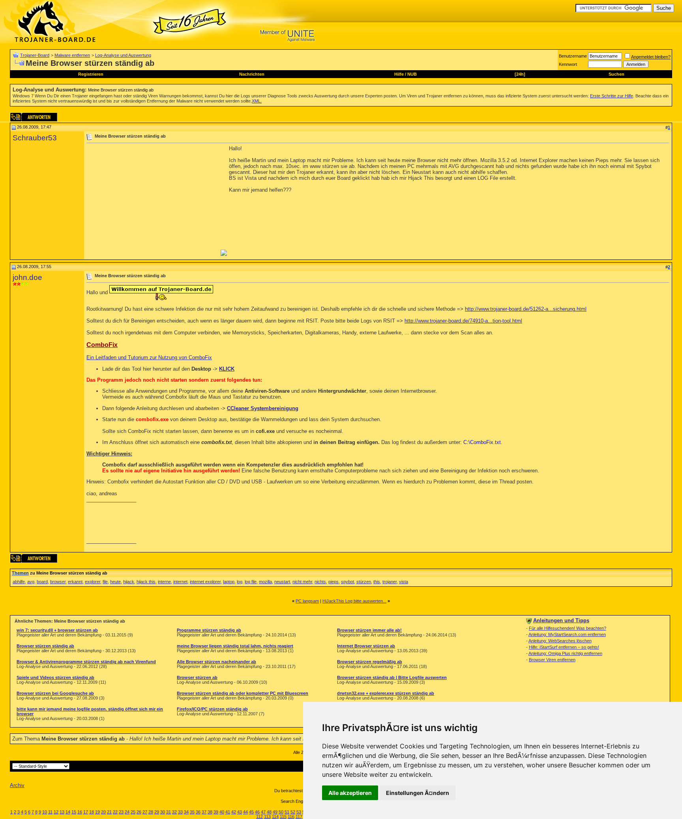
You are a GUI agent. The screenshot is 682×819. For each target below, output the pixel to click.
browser (58, 581)
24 (127, 812)
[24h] (520, 74)
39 (216, 812)
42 (233, 812)
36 (198, 812)
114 (275, 816)
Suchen (616, 74)
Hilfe (399, 74)
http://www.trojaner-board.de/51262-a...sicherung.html (525, 309)
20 (103, 812)
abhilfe (19, 581)
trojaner (389, 581)
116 (291, 816)
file (105, 581)
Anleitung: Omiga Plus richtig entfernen (565, 653)
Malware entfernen (72, 55)
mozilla (265, 581)
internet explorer (205, 581)
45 (251, 812)
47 (263, 812)
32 (174, 812)
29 (156, 812)
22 (115, 812)
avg (30, 581)
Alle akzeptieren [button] (350, 792)
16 (79, 812)
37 (204, 812)
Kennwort (568, 64)
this (376, 581)
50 (281, 812)
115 (283, 816)
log (239, 581)
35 (192, 812)
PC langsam (307, 601)
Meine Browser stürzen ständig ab (121, 90)
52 (292, 812)
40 (221, 812)
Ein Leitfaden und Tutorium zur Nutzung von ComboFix (149, 357)
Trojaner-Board (34, 55)
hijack (128, 581)
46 (257, 812)
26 (139, 812)
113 (267, 816)
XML (256, 101)
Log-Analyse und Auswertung (123, 55)
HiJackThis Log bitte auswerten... (354, 601)
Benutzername (573, 56)
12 (56, 812)
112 (259, 816)
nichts (320, 581)
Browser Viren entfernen (552, 659)
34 (186, 812)
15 (73, 812)
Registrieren (90, 74)
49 (275, 812)
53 (298, 812)
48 (269, 812)
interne (164, 581)
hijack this (146, 581)
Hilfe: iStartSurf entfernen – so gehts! (564, 647)
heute (115, 581)
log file (251, 581)
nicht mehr (302, 581)
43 (239, 812)
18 (91, 812)
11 (50, 812)
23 (121, 812)
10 (44, 812)
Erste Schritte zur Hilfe (611, 95)
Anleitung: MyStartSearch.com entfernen (567, 634)
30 (162, 812)
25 (133, 812)
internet (180, 581)
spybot (347, 581)
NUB (412, 74)
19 (97, 812)
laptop (228, 581)
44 (245, 812)
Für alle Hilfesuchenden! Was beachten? (567, 628)
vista (403, 581)
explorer (92, 581)
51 (287, 812)
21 (109, 812)
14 (68, 812)
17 (85, 812)
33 (180, 812)
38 (210, 812)
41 (227, 812)
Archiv (17, 785)
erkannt (75, 581)
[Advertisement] (152, 201)
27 (144, 812)
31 (168, 812)
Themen (20, 573)
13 (62, 812)
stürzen (363, 581)
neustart (282, 581)
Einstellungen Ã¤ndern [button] (417, 792)
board (42, 581)
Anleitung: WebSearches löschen (560, 640)
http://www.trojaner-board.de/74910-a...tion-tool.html (463, 321)
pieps (333, 581)
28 (150, 812)
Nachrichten (251, 74)
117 (299, 816)
